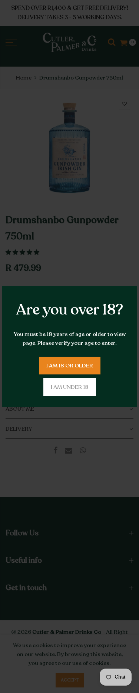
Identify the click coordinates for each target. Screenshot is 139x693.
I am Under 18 (70, 387)
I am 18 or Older (69, 365)
